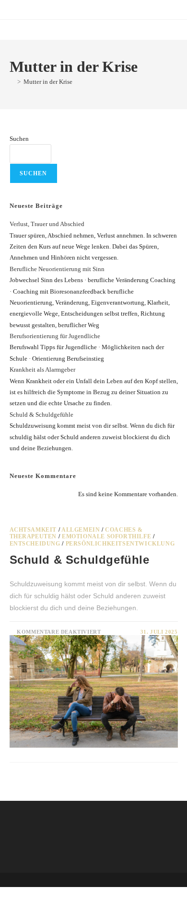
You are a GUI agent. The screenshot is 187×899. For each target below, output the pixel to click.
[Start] (12, 81)
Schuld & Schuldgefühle (41, 414)
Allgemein (80, 529)
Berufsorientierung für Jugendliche (55, 336)
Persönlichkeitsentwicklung (120, 543)
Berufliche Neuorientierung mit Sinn (57, 269)
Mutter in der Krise (47, 81)
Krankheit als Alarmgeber (42, 369)
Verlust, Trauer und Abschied (47, 224)
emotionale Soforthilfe (106, 536)
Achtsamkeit (33, 529)
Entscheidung (35, 543)
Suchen (19, 138)
